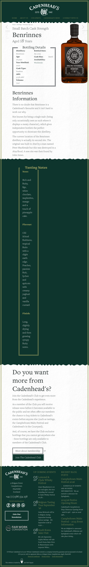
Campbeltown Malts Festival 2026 (71, 480)
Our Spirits (36, 18)
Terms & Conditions (34, 556)
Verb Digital (29, 563)
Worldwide (38, 62)
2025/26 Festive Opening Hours (69, 501)
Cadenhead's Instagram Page (18, 505)
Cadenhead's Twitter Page (13, 505)
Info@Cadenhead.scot (16, 501)
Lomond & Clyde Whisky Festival (45, 479)
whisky (21, 561)
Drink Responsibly (57, 556)
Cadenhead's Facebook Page (8, 505)
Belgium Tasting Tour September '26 (46, 505)
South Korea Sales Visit (44, 531)
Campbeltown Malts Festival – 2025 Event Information (72, 521)
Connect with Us (70, 18)
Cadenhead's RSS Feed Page (23, 505)
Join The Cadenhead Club (28, 457)
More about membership (27, 450)
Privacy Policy (46, 556)
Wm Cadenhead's (44, 10)
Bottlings (19, 24)
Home (14, 18)
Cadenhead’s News (52, 18)
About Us (24, 18)
